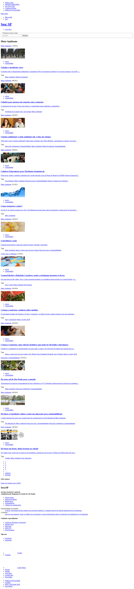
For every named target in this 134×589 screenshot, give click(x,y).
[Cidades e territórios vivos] (13, 58)
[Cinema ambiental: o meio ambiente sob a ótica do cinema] (13, 127)
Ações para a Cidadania (9, 254)
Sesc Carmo (9, 285)
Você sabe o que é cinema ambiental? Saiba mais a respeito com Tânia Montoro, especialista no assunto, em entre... (39, 141)
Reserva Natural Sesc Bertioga (58, 181)
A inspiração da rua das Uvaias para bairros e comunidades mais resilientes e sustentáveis (30, 106)
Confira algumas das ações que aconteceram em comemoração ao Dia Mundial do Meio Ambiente (33, 418)
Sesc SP (6, 24)
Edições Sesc (9, 524)
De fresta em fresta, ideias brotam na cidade (19, 449)
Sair (6, 19)
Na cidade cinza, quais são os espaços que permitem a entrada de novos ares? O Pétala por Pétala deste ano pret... (38, 453)
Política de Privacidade (12, 10)
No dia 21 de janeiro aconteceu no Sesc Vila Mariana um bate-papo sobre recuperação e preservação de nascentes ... (39, 210)
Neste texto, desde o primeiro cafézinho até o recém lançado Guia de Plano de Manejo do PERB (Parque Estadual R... (40, 175)
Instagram (8, 540)
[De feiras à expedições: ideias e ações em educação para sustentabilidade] (13, 404)
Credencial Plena (10, 8)
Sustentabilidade (60, 146)
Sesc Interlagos (26, 458)
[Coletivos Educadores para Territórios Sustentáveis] (13, 162)
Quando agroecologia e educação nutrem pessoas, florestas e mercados (24, 245)
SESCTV (8, 528)
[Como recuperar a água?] (13, 196)
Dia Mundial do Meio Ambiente (15, 423)
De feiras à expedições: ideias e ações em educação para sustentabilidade (31, 414)
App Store (8, 573)
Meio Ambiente (6, 46)
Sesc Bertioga (9, 181)
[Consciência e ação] (13, 231)
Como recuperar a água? (11, 206)
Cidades (7, 458)
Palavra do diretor (11, 499)
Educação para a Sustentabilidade (36, 181)
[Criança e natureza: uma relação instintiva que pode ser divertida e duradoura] (13, 335)
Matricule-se (9, 501)
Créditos (8, 582)
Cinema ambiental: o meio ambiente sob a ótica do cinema (26, 137)
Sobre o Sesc (9, 2)
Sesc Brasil (8, 586)
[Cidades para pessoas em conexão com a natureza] (13, 93)
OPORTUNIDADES (12, 4)
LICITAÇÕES (10, 6)
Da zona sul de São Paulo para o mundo (18, 379)
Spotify (7, 571)
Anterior (8, 473)
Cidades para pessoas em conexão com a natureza (22, 102)
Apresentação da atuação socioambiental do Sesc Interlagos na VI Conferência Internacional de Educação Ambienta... (40, 383)
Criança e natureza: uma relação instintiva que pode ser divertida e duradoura (34, 345)
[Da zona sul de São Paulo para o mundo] (13, 370)
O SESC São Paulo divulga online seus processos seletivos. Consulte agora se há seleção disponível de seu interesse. (43, 510)
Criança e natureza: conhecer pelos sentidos (19, 310)
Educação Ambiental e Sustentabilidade (18, 146)
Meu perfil (8, 17)
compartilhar (9, 63)
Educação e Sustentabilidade (10, 358)
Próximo (8, 475)
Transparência (9, 503)
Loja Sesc (8, 29)
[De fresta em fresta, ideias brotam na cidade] (13, 439)
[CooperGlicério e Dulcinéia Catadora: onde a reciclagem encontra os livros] (13, 266)
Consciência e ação (9, 241)
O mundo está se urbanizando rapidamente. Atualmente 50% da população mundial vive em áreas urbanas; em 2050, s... (40, 71)
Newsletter (8, 577)
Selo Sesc (8, 526)
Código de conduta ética (13, 505)
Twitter (19, 553)
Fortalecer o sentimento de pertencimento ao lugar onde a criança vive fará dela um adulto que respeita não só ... (38, 349)
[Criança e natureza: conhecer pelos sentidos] (13, 300)
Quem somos (9, 497)
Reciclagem (28, 285)
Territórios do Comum (12, 112)
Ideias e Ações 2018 (23, 319)
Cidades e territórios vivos (12, 67)
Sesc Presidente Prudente (45, 354)
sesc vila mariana (25, 112)
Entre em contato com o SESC (11, 483)
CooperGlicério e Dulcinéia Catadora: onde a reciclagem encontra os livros (33, 275)
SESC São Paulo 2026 (12, 584)
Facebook (8, 538)
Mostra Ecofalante (22, 77)
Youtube (8, 555)
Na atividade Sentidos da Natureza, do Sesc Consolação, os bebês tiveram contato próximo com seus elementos (37, 314)
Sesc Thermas (58, 354)
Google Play (9, 575)
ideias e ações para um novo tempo (27, 250)
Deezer (7, 569)
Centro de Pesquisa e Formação (15, 522)
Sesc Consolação (10, 319)
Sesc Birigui (32, 354)
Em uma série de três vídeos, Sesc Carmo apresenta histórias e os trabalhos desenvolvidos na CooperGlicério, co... (38, 279)
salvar (7, 61)
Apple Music (21, 568)
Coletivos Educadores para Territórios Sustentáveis (22, 171)
